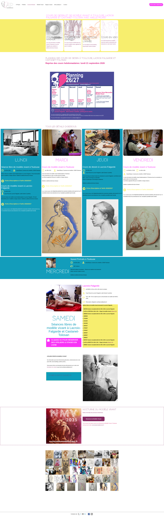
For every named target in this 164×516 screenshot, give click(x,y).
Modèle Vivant (40, 4)
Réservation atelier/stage (156, 4)
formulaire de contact (51, 367)
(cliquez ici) (114, 311)
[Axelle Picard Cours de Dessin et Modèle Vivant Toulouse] (7, 4)
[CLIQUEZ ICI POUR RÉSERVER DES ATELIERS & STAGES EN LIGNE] (48, 340)
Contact (65, 4)
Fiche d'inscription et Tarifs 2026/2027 (18, 180)
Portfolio (24, 4)
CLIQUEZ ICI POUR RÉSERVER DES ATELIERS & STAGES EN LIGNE (64, 342)
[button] (61, 4)
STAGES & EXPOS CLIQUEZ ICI (60, 375)
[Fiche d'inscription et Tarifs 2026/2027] (2, 181)
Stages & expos (48, 4)
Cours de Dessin (31, 4)
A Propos (18, 4)
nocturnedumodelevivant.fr (98, 425)
